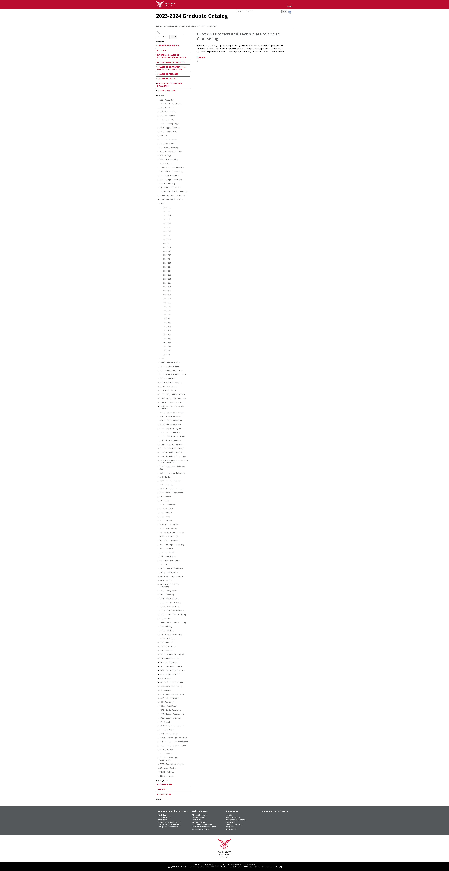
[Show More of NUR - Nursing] (158, 626)
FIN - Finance (165, 497)
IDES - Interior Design (169, 536)
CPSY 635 (167, 275)
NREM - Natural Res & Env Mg (173, 622)
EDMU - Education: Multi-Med (172, 436)
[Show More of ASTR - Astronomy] (158, 144)
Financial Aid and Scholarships (169, 824)
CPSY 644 (167, 291)
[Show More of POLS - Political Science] (158, 658)
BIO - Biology (165, 155)
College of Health (166, 79)
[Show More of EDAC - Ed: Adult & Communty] (158, 398)
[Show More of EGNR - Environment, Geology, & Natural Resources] (158, 460)
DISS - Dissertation (168, 378)
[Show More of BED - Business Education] (158, 151)
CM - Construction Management (173, 191)
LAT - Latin (164, 564)
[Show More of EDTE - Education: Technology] (158, 456)
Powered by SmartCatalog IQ (272, 867)
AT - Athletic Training (169, 147)
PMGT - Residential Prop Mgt (172, 654)
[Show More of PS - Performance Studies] (158, 666)
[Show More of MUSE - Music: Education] (158, 606)
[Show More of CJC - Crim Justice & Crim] (158, 187)
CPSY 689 (167, 346)
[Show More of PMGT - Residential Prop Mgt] (158, 654)
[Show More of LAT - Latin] (158, 564)
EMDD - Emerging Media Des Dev (172, 467)
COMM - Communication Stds (172, 195)
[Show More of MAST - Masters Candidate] (158, 568)
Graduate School (164, 817)
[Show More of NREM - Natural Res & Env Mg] (158, 622)
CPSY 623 (167, 255)
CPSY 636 (167, 279)
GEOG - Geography (168, 505)
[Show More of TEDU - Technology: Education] (158, 746)
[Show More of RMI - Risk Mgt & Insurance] (158, 682)
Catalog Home (164, 784)
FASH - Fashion (166, 485)
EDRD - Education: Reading (171, 444)
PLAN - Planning (167, 650)
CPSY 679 (167, 334)
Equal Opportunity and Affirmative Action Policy (212, 867)
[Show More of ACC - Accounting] (158, 100)
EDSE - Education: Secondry (172, 448)
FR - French (165, 501)
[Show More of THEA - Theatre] (158, 750)
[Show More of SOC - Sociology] (158, 702)
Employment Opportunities (202, 824)
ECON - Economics (168, 390)
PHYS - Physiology (167, 646)
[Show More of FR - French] (158, 501)
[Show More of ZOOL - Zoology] (158, 776)
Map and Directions (199, 815)
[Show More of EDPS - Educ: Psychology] (158, 440)
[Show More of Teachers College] (156, 90)
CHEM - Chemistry (167, 183)
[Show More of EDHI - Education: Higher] (158, 428)
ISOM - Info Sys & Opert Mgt (172, 544)
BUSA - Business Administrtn (172, 167)
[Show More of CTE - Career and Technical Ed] (158, 374)
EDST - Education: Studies (171, 452)
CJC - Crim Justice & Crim (170, 187)
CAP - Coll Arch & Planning (171, 171)
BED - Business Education (171, 151)
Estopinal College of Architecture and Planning (171, 56)
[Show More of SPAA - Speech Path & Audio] (158, 714)
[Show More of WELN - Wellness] (158, 772)
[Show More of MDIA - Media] (158, 580)
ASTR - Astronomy (168, 144)
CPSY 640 (167, 287)
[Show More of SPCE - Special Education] (158, 718)
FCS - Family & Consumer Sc (172, 493)
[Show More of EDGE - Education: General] (158, 424)
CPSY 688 (167, 342)
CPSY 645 (167, 295)
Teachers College (166, 91)
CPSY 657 (167, 315)
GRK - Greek (165, 517)
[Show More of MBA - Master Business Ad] (158, 576)
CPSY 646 (167, 299)
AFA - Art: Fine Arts (168, 112)
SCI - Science (165, 690)
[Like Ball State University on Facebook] (262, 816)
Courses (182, 26)
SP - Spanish (165, 722)
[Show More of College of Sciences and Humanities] (156, 83)
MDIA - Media (166, 580)
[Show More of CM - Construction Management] (158, 191)
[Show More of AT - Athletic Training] (158, 147)
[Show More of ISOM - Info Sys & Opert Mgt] (158, 544)
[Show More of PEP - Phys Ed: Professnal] (158, 634)
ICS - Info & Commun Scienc (172, 532)
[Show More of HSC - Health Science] (158, 528)
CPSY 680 (167, 338)
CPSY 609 (167, 235)
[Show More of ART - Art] (158, 136)
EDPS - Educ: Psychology (170, 440)
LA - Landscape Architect (170, 560)
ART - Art (164, 136)
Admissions (162, 815)
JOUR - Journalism (167, 552)
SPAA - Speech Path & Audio (172, 714)
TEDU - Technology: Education (173, 746)
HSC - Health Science (169, 528)
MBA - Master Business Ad (171, 576)
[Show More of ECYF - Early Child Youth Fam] (158, 394)
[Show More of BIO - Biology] (158, 155)
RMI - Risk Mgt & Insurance (171, 682)
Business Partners (233, 817)
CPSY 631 (167, 267)
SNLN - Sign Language (169, 698)
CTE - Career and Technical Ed (173, 374)
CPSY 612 (167, 247)
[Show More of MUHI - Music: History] (158, 598)
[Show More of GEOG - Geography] (158, 505)
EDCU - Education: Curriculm (172, 412)
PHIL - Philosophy (167, 638)
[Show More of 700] (160, 358)
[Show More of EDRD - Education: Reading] (158, 444)
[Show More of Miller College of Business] (156, 61)
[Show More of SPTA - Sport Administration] (158, 726)
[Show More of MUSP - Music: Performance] (158, 610)
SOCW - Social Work (168, 706)
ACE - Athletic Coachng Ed (171, 104)
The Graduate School (168, 45)
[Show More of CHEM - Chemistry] (158, 183)
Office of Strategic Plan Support (204, 827)
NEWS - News (165, 618)
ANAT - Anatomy (167, 120)
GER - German (166, 513)
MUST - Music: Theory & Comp (173, 614)
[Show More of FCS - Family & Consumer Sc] (158, 493)
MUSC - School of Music (170, 602)
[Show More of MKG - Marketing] (158, 594)
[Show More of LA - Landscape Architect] (158, 560)
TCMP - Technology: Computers (173, 738)
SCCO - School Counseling (171, 686)
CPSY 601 (167, 207)
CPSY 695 (167, 354)
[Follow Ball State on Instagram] (278, 816)
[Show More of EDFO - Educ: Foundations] (158, 420)
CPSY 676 (167, 327)
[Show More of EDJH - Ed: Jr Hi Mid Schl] (158, 432)
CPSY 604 (167, 215)
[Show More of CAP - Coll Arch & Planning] (158, 171)
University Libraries (199, 822)
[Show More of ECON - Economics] (158, 390)
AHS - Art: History (167, 116)
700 (163, 358)
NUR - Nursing (166, 626)
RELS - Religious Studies (170, 674)
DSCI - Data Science (168, 386)
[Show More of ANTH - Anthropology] (158, 124)
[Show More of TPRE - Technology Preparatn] (158, 764)
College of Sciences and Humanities (169, 84)
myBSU (229, 815)
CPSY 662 (167, 319)
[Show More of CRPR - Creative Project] (158, 362)
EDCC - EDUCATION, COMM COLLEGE (172, 407)
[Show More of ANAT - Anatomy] (158, 120)
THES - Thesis (166, 754)
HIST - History (166, 521)
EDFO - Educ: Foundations (171, 420)
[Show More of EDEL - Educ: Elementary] (158, 416)
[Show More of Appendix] (156, 50)
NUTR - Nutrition (167, 630)
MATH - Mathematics (169, 572)
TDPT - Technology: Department (174, 742)
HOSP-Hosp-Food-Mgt (169, 524)
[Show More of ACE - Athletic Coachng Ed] (158, 104)
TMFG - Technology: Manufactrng (168, 759)
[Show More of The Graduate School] (156, 45)
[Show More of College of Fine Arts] (156, 73)
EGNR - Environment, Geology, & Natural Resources (174, 461)
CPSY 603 (167, 211)
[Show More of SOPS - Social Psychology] (158, 710)
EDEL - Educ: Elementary (170, 416)
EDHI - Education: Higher (170, 428)
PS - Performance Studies (171, 666)
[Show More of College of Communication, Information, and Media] (156, 66)
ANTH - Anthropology (169, 124)
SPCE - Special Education (170, 718)
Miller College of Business (171, 62)
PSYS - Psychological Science (172, 670)
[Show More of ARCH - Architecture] (158, 132)
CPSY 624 (167, 259)
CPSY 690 (167, 350)
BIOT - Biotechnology (169, 159)
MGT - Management (168, 590)
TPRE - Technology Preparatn (172, 764)
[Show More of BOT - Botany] (158, 163)
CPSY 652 (167, 307)
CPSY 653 (167, 311)
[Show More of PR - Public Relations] (158, 662)
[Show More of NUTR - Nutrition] (158, 630)
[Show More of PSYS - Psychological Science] (158, 670)
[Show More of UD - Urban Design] (158, 768)
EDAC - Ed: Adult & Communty (173, 398)
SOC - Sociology (167, 702)
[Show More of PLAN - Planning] (158, 650)
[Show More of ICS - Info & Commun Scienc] (158, 532)
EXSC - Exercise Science (170, 481)
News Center (231, 829)
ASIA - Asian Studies (168, 140)
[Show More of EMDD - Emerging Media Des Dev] (158, 466)
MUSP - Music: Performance (172, 610)
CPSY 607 (167, 227)
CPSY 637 (167, 283)
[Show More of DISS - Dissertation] (158, 378)
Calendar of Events (199, 817)
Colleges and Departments (168, 827)
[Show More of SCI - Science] (158, 690)
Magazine (230, 827)
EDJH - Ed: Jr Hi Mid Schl (170, 432)
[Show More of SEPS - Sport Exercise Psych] (158, 694)
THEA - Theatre (166, 750)
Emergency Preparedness (236, 820)
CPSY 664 (167, 323)
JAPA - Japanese (166, 548)
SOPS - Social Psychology (171, 710)
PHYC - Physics (166, 642)
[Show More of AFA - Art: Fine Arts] (158, 112)
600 (207, 26)
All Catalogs (164, 794)
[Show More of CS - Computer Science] (158, 366)
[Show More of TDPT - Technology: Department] (158, 742)
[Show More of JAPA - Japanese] (158, 548)
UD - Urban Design (168, 768)
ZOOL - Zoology (167, 776)
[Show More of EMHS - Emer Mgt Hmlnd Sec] (158, 473)
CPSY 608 (167, 231)
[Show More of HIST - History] (158, 521)
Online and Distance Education (169, 822)
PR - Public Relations (169, 662)
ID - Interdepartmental (169, 540)
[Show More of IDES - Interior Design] (158, 536)
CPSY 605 (167, 219)
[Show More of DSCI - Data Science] (158, 386)
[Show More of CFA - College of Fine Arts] (158, 179)
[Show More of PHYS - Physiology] (158, 646)
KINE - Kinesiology (168, 556)
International (162, 820)
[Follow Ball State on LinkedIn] (262, 821)
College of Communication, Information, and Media (171, 68)
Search (174, 37)
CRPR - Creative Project (170, 362)
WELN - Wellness (167, 772)
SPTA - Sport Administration (172, 726)
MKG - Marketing (167, 594)
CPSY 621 (167, 251)
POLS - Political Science (170, 658)
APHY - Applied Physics (169, 128)
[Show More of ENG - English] (158, 477)
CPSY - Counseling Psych (195, 26)
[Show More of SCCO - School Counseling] (158, 686)
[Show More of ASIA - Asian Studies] (158, 140)
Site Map (161, 789)
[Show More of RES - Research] (158, 678)
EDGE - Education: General (171, 424)
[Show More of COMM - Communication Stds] (158, 195)
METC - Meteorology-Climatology (169, 585)
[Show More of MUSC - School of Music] (158, 602)
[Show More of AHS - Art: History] (158, 116)
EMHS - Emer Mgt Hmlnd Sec (172, 473)
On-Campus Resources (201, 829)
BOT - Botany (166, 163)
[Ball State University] (224, 849)
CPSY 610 (167, 239)
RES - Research (166, 678)
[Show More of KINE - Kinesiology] (158, 556)
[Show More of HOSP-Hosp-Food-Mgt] (158, 524)
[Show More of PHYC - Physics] (158, 642)
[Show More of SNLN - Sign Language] (158, 698)
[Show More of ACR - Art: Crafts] (158, 108)
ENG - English (165, 477)
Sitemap (258, 867)
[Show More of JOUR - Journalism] (158, 552)
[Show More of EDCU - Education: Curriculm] (158, 412)
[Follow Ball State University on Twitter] (267, 816)
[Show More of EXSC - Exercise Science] (158, 481)
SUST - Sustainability (168, 734)
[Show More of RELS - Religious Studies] (158, 674)
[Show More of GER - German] (158, 513)
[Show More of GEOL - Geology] (158, 509)
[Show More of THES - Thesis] (158, 754)
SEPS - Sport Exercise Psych (172, 694)
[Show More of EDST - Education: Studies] (158, 452)
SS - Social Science (168, 730)
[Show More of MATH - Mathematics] (158, 572)
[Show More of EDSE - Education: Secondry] (158, 448)
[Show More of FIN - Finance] (158, 497)
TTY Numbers (248, 867)
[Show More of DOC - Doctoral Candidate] (158, 382)
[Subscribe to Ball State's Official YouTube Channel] (273, 816)
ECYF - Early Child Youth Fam (172, 394)
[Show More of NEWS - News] (158, 618)
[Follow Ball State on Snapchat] (267, 821)
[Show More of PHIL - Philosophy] (158, 638)
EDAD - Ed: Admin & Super (171, 402)
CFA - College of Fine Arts (171, 179)
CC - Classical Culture (169, 175)
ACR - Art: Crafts (167, 108)
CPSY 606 (167, 223)
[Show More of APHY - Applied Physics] (158, 128)
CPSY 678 (167, 330)
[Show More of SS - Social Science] (158, 730)
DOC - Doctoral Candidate (171, 382)
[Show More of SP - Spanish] (158, 722)
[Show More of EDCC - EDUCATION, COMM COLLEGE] (158, 406)
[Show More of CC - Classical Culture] (158, 175)
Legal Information (236, 867)
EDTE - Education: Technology (173, 456)
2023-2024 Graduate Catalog (166, 26)
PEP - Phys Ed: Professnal (171, 634)
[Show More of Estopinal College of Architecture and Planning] (156, 54)
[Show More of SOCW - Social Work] (158, 706)
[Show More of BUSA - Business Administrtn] (158, 167)
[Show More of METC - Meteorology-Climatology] (158, 584)
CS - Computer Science (169, 366)
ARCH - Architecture (168, 132)
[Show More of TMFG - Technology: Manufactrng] (158, 758)
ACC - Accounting (167, 100)
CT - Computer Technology (171, 370)
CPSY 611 (167, 243)
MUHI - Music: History (169, 598)
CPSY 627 (167, 263)
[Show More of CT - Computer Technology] (158, 370)
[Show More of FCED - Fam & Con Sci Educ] (158, 489)
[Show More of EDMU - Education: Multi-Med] (158, 436)
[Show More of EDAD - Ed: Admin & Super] (158, 402)
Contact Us (196, 820)
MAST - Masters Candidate (171, 568)
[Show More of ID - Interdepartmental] (158, 540)
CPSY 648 (167, 303)
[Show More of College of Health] (156, 78)
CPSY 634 (167, 271)
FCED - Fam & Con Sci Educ (172, 489)
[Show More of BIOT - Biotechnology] (158, 159)
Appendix (161, 50)
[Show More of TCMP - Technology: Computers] (158, 738)
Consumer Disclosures (234, 824)
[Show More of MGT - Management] (158, 590)
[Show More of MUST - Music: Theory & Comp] (158, 614)
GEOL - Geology (166, 509)
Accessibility (230, 822)
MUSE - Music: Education (170, 606)
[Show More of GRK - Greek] (158, 517)
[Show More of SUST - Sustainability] (158, 734)
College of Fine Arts (167, 74)
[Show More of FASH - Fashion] (158, 485)
